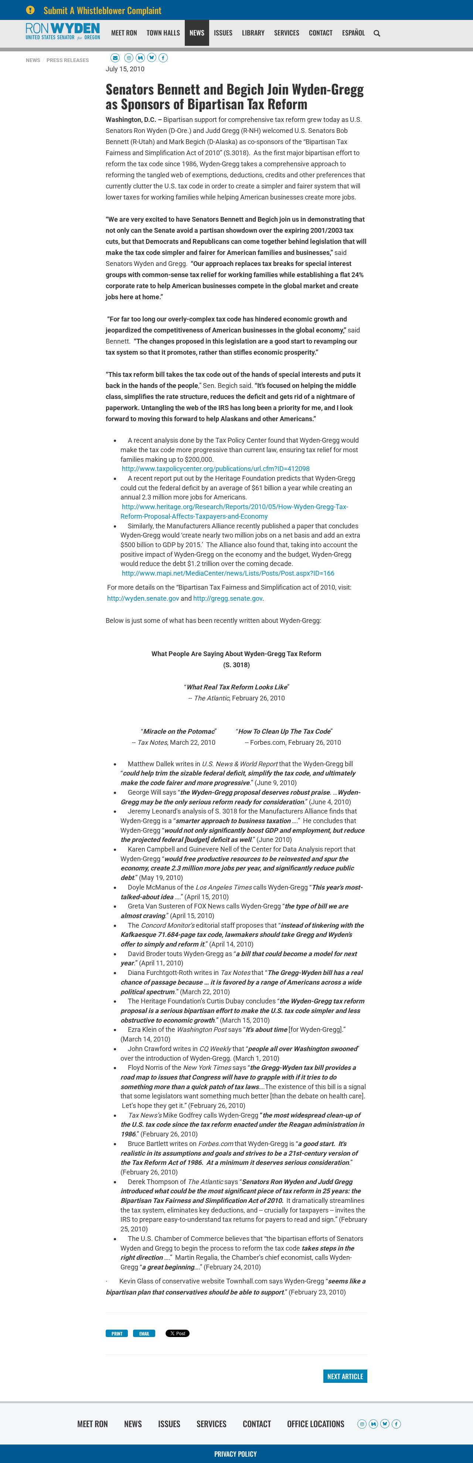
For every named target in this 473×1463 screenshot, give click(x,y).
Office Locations (315, 1423)
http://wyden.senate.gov (143, 598)
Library (253, 32)
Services (286, 32)
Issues (223, 32)
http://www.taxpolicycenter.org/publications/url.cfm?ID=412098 (216, 469)
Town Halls (163, 32)
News (197, 32)
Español (353, 32)
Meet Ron (124, 32)
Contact (321, 32)
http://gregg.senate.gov (227, 598)
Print (117, 1333)
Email (144, 1333)
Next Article (345, 1376)
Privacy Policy (235, 1454)
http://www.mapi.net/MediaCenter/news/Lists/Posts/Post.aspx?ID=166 (228, 573)
